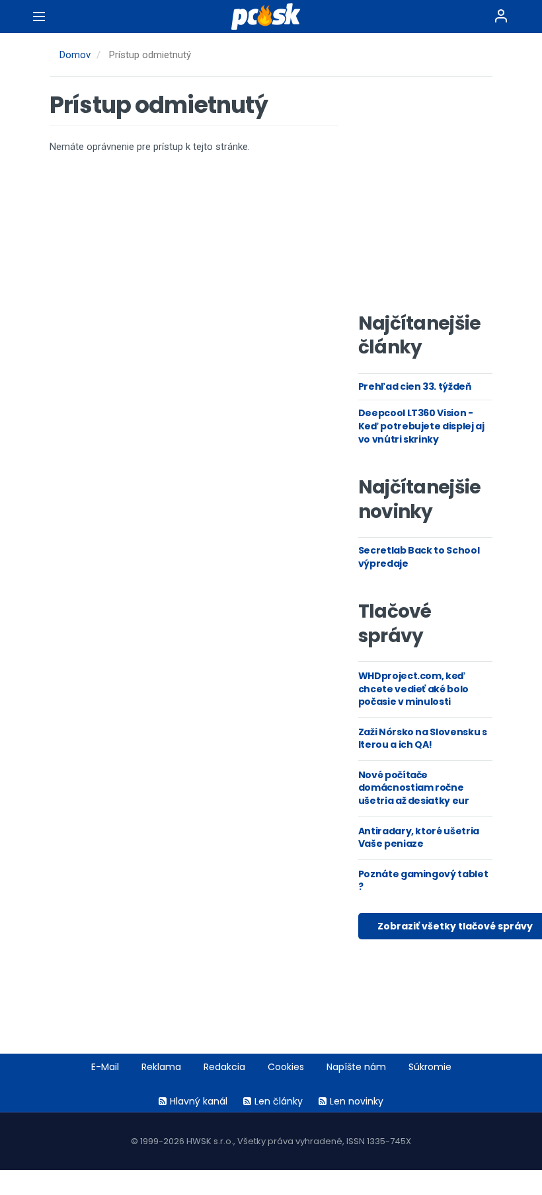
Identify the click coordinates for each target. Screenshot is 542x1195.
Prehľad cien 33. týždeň (414, 386)
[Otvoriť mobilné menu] (39, 16)
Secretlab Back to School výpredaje (419, 557)
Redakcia (224, 1066)
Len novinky (356, 1101)
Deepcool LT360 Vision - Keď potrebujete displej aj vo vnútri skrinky (421, 425)
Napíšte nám (356, 1066)
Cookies (286, 1066)
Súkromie (429, 1066)
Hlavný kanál (198, 1101)
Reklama (161, 1066)
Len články (278, 1101)
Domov (75, 55)
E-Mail (105, 1066)
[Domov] (271, 16)
